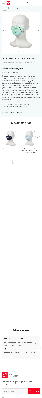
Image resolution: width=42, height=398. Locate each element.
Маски (4, 10)
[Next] (39, 31)
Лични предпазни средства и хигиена (22, 8)
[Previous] (3, 31)
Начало (4, 8)
